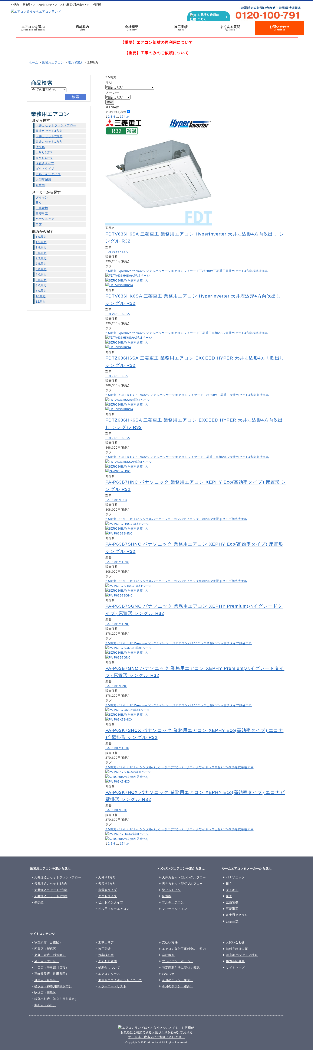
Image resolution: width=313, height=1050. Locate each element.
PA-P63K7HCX (116, 810)
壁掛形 (233, 767)
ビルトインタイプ (48, 174)
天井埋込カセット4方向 (50, 883)
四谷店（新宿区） (46, 948)
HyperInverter (126, 271)
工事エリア (106, 942)
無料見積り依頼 (237, 948)
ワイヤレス (207, 767)
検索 (110, 102)
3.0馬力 (41, 269)
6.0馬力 (41, 285)
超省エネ (263, 395)
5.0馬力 (41, 280)
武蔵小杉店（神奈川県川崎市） (56, 999)
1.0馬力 (41, 236)
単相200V (218, 333)
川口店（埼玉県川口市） (51, 967)
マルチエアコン (173, 902)
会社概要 (131, 28)
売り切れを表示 (115, 112)
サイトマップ (235, 967)
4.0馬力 (41, 274)
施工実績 (181, 28)
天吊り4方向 (44, 158)
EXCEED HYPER (128, 395)
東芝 (39, 224)
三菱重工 (219, 271)
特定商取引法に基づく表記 (181, 967)
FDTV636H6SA (116, 251)
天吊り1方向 (44, 152)
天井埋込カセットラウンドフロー (57, 877)
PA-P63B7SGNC (117, 624)
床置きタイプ (222, 519)
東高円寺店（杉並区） (50, 955)
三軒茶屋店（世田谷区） (51, 973)
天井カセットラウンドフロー (56, 125)
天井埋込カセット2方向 (50, 890)
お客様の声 (106, 955)
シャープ (232, 921)
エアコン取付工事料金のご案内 (184, 948)
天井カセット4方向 (238, 271)
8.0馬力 (41, 290)
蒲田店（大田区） (46, 961)
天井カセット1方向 (49, 141)
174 (122, 116)
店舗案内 (82, 28)
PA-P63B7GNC (116, 686)
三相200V (206, 271)
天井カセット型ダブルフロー (182, 883)
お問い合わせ (280, 28)
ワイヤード (191, 271)
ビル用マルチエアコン (113, 908)
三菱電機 (42, 208)
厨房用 (40, 185)
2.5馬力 (110, 271)
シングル (149, 271)
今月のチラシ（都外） (177, 986)
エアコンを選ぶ (33, 28)
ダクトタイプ (45, 168)
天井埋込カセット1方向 (50, 896)
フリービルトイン (174, 908)
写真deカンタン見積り (242, 955)
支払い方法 (170, 942)
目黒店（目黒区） (46, 980)
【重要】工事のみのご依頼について (157, 53)
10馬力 (41, 296)
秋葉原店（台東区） (48, 942)
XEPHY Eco (130, 519)
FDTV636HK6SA (117, 314)
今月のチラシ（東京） (177, 980)
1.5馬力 (41, 242)
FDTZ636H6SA (116, 376)
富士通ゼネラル (237, 915)
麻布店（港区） (45, 1005)
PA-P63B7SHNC (117, 562)
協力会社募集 (235, 961)
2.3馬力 (41, 258)
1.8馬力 (41, 247)
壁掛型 (39, 902)
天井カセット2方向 (49, 136)
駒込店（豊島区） (46, 992)
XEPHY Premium (134, 643)
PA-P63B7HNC (116, 500)
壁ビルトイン (171, 890)
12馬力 (41, 301)
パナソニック (189, 519)
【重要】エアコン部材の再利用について (157, 42)
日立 (39, 202)
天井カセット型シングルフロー (184, 877)
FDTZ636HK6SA (117, 438)
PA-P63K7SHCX (117, 748)
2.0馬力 (41, 253)
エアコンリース (109, 973)
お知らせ (168, 973)
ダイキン (42, 197)
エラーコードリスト (112, 986)
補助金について (109, 967)
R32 (140, 271)
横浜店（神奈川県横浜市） (53, 986)
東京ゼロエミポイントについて (120, 980)
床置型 (166, 896)
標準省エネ (260, 271)
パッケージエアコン (169, 271)
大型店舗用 (43, 179)
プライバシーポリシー (177, 961)
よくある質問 (230, 28)
